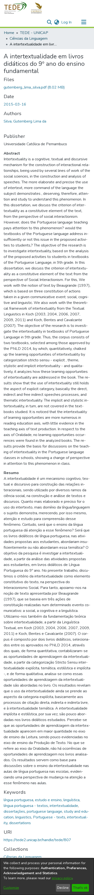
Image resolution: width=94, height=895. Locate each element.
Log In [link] (66, 22)
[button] (26, 8)
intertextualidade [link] (64, 805)
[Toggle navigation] (83, 22)
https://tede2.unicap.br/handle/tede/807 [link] (37, 840)
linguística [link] (71, 800)
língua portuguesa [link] (18, 800)
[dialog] (47, 876)
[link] (34, 87)
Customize (11, 887)
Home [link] (9, 32)
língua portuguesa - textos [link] (26, 805)
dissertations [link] (20, 823)
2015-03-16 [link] (15, 104)
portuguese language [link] (44, 811)
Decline (63, 887)
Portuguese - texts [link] (49, 817)
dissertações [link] (14, 811)
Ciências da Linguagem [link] (28, 38)
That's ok (80, 887)
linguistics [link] (23, 817)
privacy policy (62, 878)
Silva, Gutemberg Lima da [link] (25, 121)
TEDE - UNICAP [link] (34, 32)
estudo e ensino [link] (48, 800)
